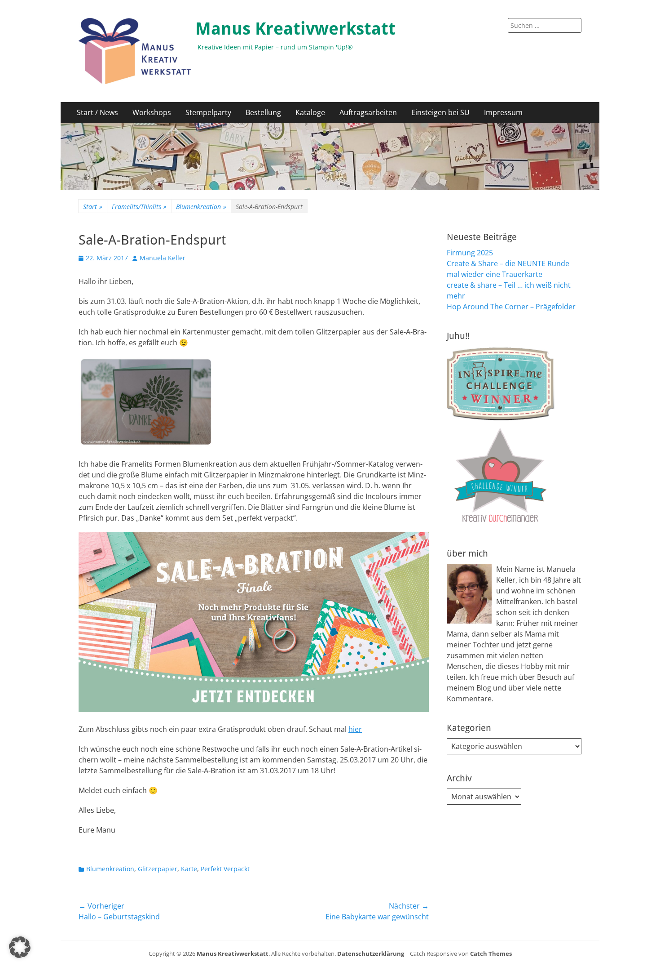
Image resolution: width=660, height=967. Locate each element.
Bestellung (263, 112)
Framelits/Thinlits (139, 206)
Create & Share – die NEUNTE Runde (508, 263)
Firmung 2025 (470, 253)
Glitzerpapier (157, 869)
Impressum (503, 112)
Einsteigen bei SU (440, 112)
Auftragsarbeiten (368, 112)
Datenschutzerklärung (370, 953)
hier (355, 729)
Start (92, 206)
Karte (189, 869)
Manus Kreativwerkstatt (295, 29)
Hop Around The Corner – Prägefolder (511, 307)
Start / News (97, 112)
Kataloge (310, 112)
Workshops (151, 112)
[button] (20, 947)
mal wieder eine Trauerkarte (494, 274)
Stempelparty (208, 112)
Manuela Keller (162, 258)
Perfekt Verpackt (225, 869)
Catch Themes (491, 953)
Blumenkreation (201, 206)
